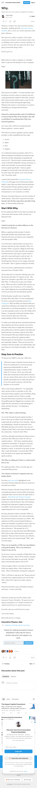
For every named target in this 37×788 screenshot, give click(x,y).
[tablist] (9, 676)
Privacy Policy (19, 766)
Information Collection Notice (24, 764)
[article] (18, 708)
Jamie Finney (9, 15)
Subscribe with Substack (19, 758)
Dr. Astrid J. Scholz (14, 710)
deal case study (13, 480)
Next (31, 664)
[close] (31, 722)
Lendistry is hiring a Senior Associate (17, 625)
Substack (9, 784)
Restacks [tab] (13, 676)
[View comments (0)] (10, 21)
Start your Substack (14, 779)
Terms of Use (28, 762)
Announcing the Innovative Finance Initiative (11, 718)
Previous (7, 664)
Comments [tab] (6, 676)
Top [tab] (4, 699)
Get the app (27, 779)
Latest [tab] (8, 699)
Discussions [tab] (15, 699)
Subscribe (26, 2)
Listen (33, 16)
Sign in (33, 2)
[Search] (34, 699)
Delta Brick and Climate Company (19, 497)
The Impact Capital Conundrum (13, 704)
